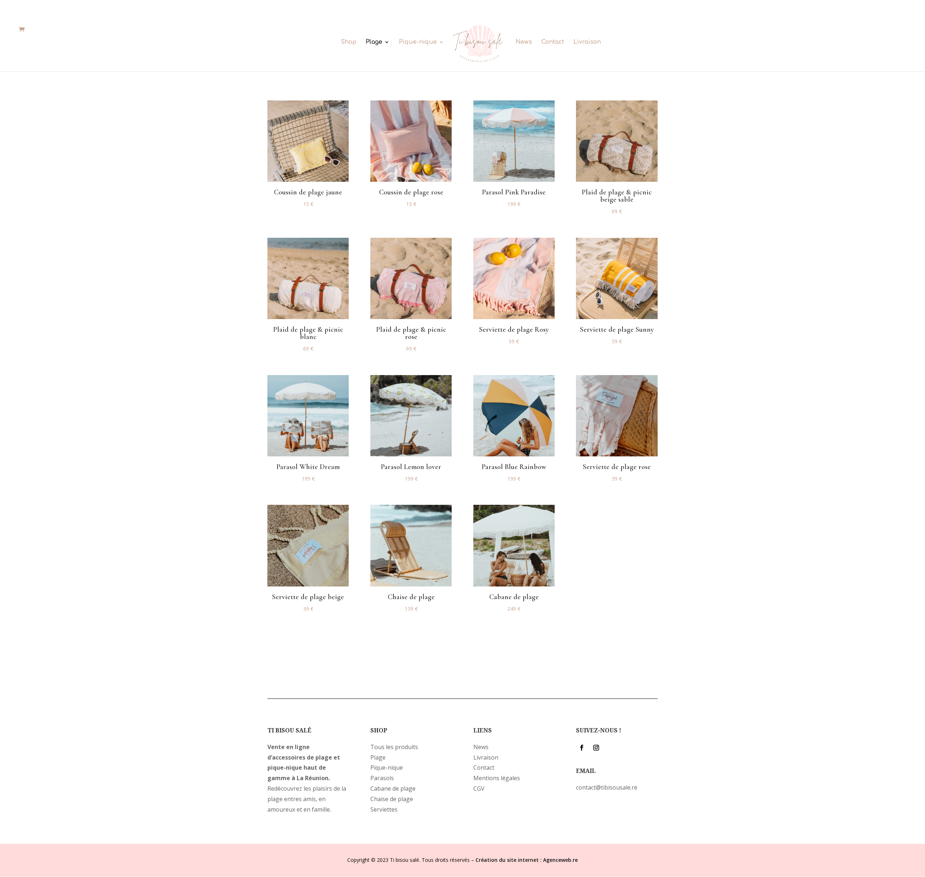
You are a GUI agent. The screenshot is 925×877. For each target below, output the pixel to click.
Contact (552, 42)
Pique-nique (418, 42)
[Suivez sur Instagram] (596, 747)
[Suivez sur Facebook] (582, 747)
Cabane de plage (393, 788)
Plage (374, 42)
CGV (479, 788)
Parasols (382, 778)
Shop (348, 42)
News (524, 42)
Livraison (587, 42)
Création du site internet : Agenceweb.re (527, 859)
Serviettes (383, 809)
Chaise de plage (391, 799)
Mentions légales (496, 778)
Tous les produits (394, 747)
